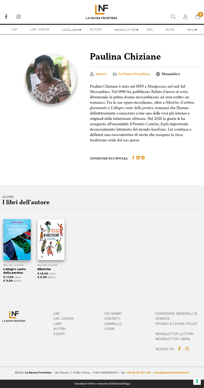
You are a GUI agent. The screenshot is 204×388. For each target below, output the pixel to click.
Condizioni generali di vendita (176, 316)
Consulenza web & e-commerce (91, 383)
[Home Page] (102, 12)
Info (190, 30)
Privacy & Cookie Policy (176, 324)
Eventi (59, 334)
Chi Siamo (113, 314)
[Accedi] (185, 16)
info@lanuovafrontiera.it (171, 372)
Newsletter (125, 30)
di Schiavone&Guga (119, 383)
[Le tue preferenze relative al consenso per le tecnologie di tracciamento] (197, 381)
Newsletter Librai (172, 339)
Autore (101, 74)
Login (109, 329)
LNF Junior (39, 29)
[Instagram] (18, 16)
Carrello (113, 324)
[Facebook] (6, 16)
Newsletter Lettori (174, 334)
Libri (57, 324)
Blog (170, 29)
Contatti (112, 319)
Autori (95, 29)
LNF (14, 29)
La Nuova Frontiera (134, 74)
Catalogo (70, 30)
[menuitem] (6, 16)
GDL (150, 29)
